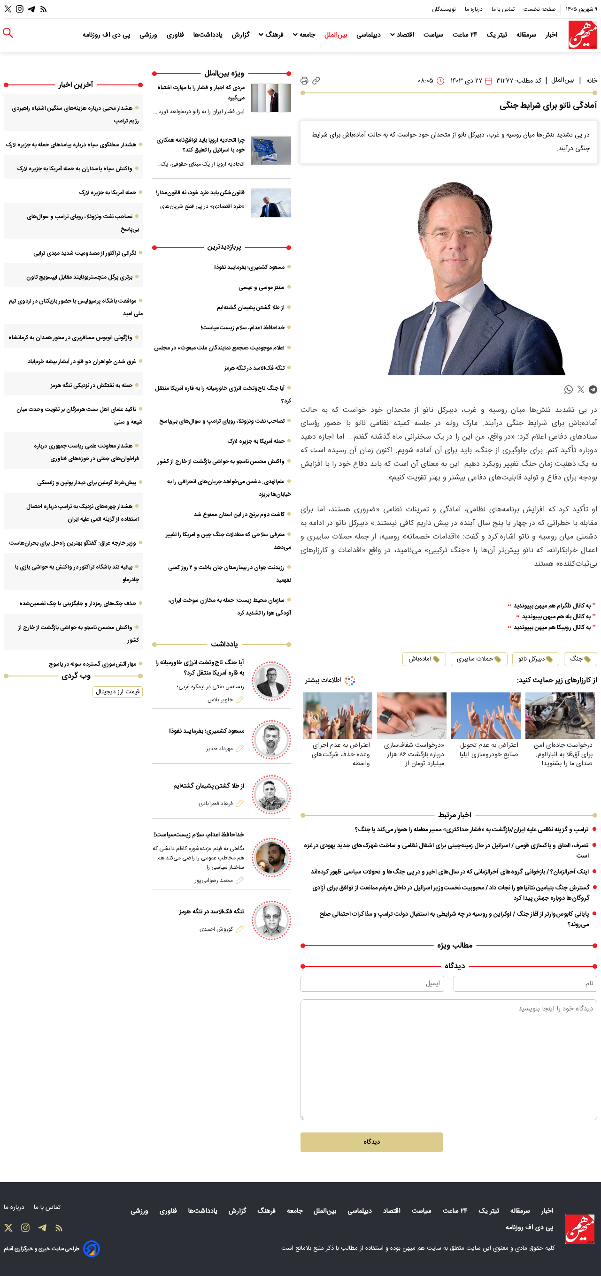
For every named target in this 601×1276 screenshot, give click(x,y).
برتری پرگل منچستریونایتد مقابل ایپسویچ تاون (79, 277)
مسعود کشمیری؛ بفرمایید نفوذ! (249, 267)
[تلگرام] (31, 9)
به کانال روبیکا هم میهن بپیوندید (552, 628)
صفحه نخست (540, 9)
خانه (591, 81)
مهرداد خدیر (219, 748)
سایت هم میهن (421, 1248)
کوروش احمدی (216, 929)
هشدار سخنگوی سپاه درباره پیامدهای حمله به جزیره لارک (71, 145)
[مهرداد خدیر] (271, 740)
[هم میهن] (583, 35)
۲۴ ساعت (466, 35)
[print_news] (304, 81)
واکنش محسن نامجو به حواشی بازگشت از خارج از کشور (221, 461)
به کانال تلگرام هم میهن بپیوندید (552, 606)
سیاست (434, 35)
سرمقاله (527, 35)
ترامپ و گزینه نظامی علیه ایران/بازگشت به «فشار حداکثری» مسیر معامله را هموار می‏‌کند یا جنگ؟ (472, 830)
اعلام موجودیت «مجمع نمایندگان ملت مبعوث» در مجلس (219, 348)
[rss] (43, 9)
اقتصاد (405, 35)
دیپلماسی (369, 35)
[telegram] (593, 390)
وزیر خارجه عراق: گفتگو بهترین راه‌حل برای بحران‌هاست (72, 543)
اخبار (552, 35)
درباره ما (474, 9)
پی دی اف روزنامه (107, 35)
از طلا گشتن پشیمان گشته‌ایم (251, 307)
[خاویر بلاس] (271, 681)
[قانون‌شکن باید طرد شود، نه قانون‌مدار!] (271, 203)
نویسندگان (444, 9)
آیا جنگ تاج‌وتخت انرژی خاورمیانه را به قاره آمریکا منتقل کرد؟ (199, 668)
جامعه (307, 35)
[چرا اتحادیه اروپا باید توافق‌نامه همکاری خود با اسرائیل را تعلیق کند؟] (271, 150)
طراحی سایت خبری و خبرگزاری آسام (41, 1249)
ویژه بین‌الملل (224, 74)
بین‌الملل (336, 35)
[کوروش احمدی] (271, 920)
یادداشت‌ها (208, 35)
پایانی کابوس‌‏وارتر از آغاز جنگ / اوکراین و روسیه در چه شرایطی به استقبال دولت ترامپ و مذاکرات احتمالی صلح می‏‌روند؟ (454, 919)
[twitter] (581, 390)
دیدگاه (371, 1142)
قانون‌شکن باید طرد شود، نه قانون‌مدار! (200, 192)
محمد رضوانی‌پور (214, 880)
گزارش (241, 35)
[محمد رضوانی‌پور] (271, 857)
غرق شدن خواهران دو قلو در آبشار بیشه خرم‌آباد (82, 361)
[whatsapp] (568, 390)
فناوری (176, 35)
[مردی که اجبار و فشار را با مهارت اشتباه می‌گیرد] (271, 98)
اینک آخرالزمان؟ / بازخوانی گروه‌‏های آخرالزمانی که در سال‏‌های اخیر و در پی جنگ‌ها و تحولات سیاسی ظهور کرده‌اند (450, 872)
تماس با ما (504, 9)
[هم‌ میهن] (579, 1229)
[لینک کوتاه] (316, 81)
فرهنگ (274, 35)
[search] (8, 33)
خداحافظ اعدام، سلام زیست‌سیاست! (242, 328)
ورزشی (149, 35)
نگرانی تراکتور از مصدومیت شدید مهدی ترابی (84, 253)
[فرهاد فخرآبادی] (271, 794)
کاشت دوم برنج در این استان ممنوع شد (239, 514)
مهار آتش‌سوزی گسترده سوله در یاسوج (92, 664)
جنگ (576, 659)
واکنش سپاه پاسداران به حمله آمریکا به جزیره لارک (74, 169)
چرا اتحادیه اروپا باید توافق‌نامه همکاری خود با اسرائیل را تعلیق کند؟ (200, 145)
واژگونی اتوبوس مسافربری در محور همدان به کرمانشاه (70, 337)
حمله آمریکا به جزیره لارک (256, 441)
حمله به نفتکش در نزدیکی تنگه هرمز (91, 385)
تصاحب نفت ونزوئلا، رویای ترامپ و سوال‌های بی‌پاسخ (222, 421)
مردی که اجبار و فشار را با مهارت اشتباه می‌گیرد (201, 93)
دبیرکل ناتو (531, 659)
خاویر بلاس (220, 700)
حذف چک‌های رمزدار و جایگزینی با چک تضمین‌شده (77, 603)
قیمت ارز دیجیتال (117, 692)
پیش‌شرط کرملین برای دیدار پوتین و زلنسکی (86, 482)
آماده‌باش (419, 659)
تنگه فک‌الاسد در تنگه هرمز (254, 368)
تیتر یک (498, 35)
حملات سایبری (475, 659)
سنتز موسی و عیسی (262, 287)
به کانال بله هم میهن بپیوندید (556, 617)
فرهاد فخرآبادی (216, 803)
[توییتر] (8, 9)
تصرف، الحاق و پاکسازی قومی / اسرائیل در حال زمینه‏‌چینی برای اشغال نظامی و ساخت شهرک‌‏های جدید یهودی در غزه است (446, 851)
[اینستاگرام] (19, 9)
